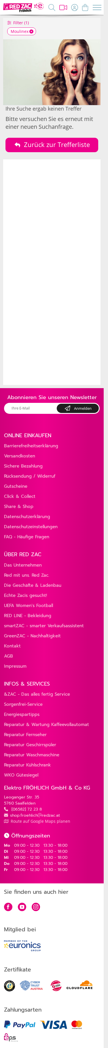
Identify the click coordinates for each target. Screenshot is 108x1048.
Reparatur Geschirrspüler (30, 745)
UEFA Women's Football (28, 605)
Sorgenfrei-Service (23, 704)
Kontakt (12, 646)
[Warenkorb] (85, 7)
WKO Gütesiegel (21, 775)
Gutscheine (15, 486)
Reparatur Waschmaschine (31, 755)
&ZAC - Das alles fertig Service (37, 694)
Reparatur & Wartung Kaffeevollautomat (46, 724)
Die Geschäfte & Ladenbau (32, 585)
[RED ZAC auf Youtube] (22, 907)
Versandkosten (19, 456)
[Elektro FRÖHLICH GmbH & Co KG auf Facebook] (8, 907)
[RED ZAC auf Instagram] (36, 907)
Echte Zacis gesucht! (25, 595)
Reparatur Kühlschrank (27, 765)
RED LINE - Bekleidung (27, 616)
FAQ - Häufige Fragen (26, 537)
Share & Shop (18, 506)
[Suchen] (51, 7)
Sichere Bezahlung (23, 466)
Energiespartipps (21, 714)
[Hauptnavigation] (97, 8)
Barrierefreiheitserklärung (31, 446)
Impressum (15, 666)
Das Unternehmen (23, 565)
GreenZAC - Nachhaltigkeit (32, 636)
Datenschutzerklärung (27, 516)
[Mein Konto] (74, 7)
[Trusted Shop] (9, 990)
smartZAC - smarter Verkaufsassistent (44, 626)
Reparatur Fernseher (25, 734)
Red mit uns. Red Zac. (26, 575)
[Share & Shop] (63, 7)
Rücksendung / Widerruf (29, 476)
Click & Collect (19, 496)
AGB (8, 656)
